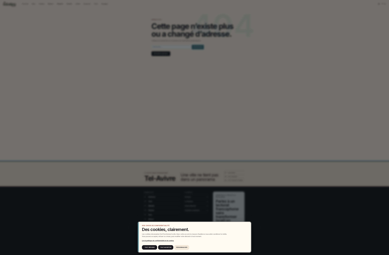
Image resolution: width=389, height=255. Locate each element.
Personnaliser (181, 247)
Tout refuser (150, 247)
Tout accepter (165, 247)
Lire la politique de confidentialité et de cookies (158, 240)
